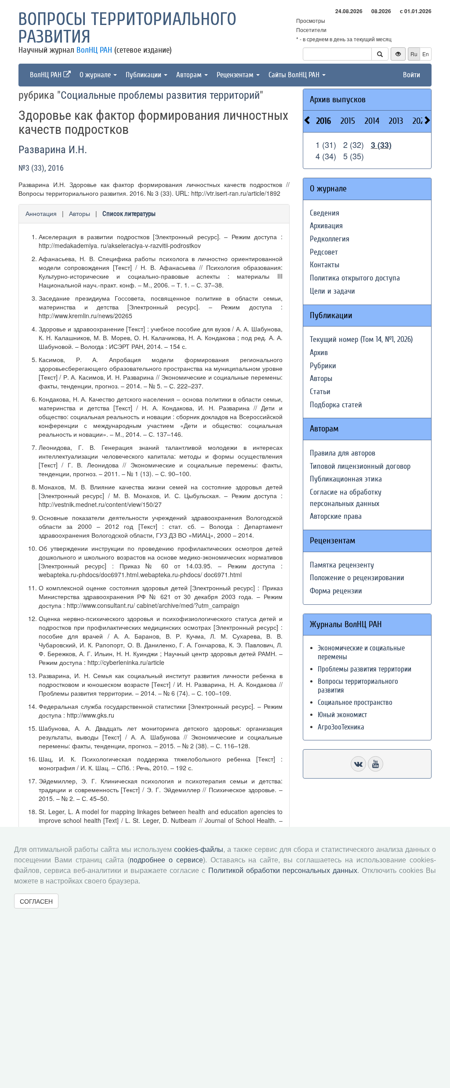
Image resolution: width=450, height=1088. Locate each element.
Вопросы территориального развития (127, 28)
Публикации (144, 75)
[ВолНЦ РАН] (358, 764)
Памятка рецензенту (342, 565)
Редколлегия (329, 239)
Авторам (189, 75)
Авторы (79, 213)
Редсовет (324, 252)
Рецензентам (236, 75)
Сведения (324, 213)
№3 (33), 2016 (41, 167)
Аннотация (41, 213)
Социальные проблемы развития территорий (160, 95)
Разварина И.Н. (52, 150)
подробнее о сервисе (166, 860)
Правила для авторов (342, 453)
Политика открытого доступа (355, 278)
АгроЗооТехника (341, 727)
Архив (319, 352)
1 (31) (326, 144)
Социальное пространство (355, 702)
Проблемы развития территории (364, 669)
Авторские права (336, 516)
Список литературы (129, 214)
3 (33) (381, 145)
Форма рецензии (336, 591)
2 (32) (353, 144)
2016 (323, 121)
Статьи (320, 391)
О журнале (96, 75)
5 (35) (353, 156)
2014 (372, 121)
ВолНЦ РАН (94, 50)
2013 (396, 121)
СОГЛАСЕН (36, 901)
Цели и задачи (332, 291)
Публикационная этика (346, 479)
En (425, 53)
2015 (348, 121)
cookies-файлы (198, 849)
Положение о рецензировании (357, 577)
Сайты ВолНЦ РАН (295, 75)
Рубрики (323, 365)
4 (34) (326, 156)
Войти (411, 75)
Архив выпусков (338, 99)
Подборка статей (336, 404)
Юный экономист (342, 715)
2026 (420, 121)
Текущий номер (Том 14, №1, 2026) (361, 339)
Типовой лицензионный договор (360, 466)
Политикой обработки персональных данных (282, 870)
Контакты (324, 264)
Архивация (326, 225)
